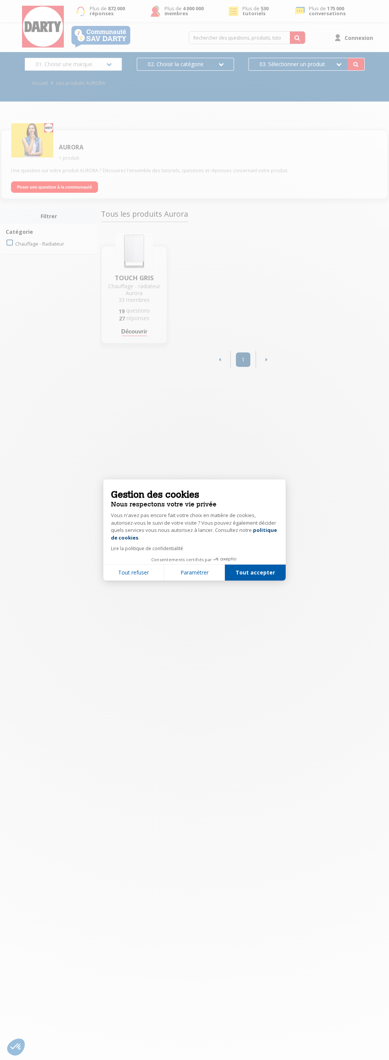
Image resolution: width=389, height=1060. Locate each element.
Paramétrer (194, 572)
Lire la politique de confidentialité (147, 548)
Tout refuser (133, 572)
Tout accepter (255, 572)
